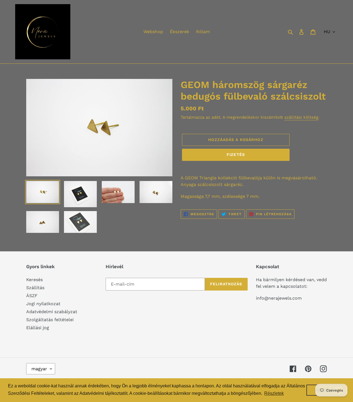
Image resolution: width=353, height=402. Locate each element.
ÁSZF (32, 295)
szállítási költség (301, 117)
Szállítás (35, 287)
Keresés (34, 279)
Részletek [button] (274, 393)
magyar (39, 368)
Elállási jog (37, 327)
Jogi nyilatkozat (43, 303)
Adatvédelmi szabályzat (51, 311)
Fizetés (236, 154)
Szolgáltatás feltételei (50, 319)
